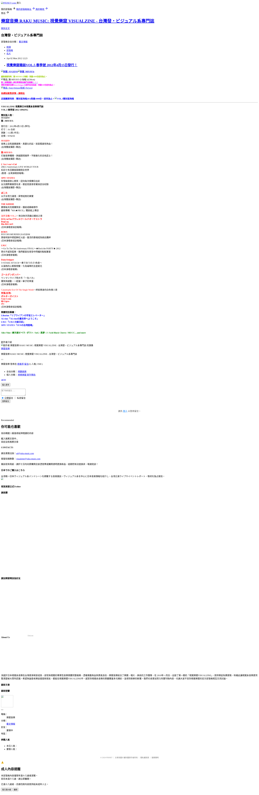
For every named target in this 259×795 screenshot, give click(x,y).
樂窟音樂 (5, 349)
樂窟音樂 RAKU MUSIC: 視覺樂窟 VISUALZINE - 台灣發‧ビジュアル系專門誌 (77, 20)
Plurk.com (30, 635)
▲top (3, 379)
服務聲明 (155, 758)
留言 (26, 364)
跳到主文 (5, 28)
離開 (15, 790)
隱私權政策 (144, 758)
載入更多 (5, 385)
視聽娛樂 (22, 371)
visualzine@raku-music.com (28, 459)
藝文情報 (23, 42)
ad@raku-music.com (25, 453)
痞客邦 (20, 364)
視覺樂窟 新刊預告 (27, 375)
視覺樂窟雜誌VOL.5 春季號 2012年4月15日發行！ (41, 65)
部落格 (9, 50)
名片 (8, 53)
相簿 (8, 47)
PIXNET (109, 758)
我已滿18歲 (6, 790)
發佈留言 (5, 401)
